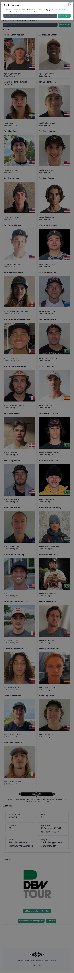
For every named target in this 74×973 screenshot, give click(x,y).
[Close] (70, 4)
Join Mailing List (64, 16)
